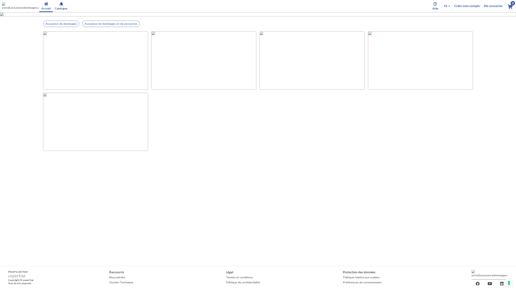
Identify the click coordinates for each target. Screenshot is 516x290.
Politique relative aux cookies (361, 277)
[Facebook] (477, 284)
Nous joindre (117, 277)
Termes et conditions (239, 277)
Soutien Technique (121, 282)
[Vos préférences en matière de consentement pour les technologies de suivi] (509, 283)
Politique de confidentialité (243, 282)
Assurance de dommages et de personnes (110, 23)
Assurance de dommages (61, 23)
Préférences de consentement (362, 282)
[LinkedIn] (502, 284)
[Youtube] (490, 284)
